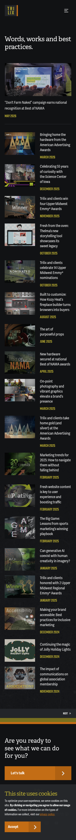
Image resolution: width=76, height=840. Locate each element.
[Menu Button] (66, 11)
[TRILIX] (11, 10)
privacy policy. (47, 814)
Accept (13, 827)
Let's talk (18, 773)
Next (65, 713)
